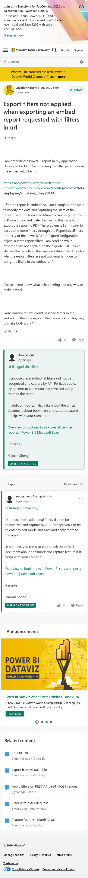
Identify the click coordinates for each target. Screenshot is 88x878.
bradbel (38, 825)
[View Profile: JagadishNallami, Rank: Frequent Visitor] (8, 90)
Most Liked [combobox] (73, 484)
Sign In (78, 50)
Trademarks (10, 863)
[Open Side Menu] (5, 50)
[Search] (54, 50)
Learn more (58, 76)
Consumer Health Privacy (59, 869)
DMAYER (39, 758)
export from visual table (29, 769)
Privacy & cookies (40, 855)
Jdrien (33, 792)
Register (65, 50)
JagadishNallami (26, 87)
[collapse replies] (44, 493)
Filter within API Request (30, 803)
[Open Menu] (82, 62)
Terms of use (63, 855)
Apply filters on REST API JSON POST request (45, 786)
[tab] (42, 722)
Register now (14, 35)
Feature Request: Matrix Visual (34, 819)
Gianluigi (39, 775)
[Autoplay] (37, 722)
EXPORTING (20, 753)
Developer (13, 61)
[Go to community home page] (31, 50)
